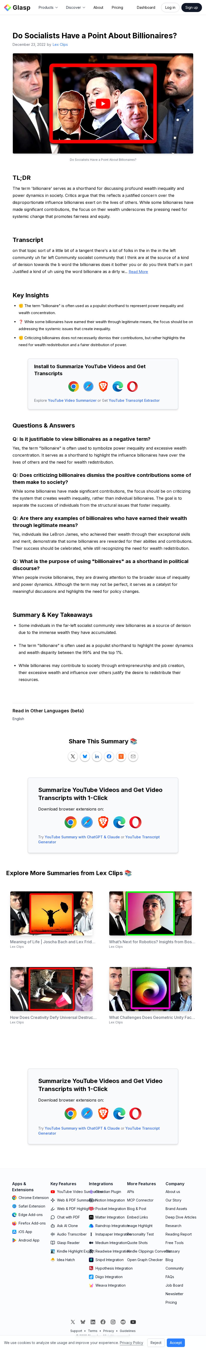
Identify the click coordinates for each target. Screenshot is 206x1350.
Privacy (108, 1331)
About (98, 7)
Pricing (117, 7)
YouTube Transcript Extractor (134, 400)
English (18, 719)
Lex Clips (60, 44)
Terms (92, 1331)
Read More (138, 271)
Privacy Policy (131, 1342)
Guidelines (128, 1331)
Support (76, 1331)
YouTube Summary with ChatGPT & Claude (82, 837)
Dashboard (146, 7)
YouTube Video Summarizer (72, 400)
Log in (170, 7)
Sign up (191, 7)
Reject (156, 1342)
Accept (176, 1342)
